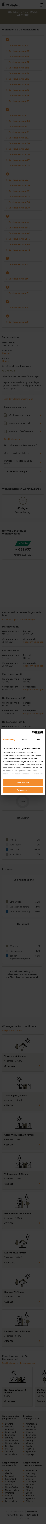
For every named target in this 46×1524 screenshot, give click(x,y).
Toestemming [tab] (9, 739)
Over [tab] (38, 739)
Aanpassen (22, 790)
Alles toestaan (23, 782)
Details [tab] (24, 739)
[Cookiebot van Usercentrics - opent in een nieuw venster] (32, 732)
